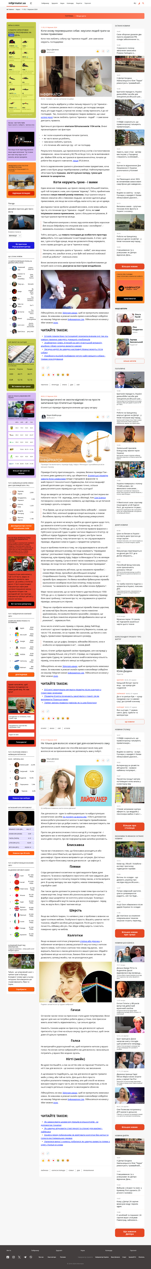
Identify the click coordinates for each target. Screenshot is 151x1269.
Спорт (124, 1257)
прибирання (88, 1170)
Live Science (100, 497)
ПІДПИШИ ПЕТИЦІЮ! (21, 193)
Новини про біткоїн (21, 853)
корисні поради (58, 1170)
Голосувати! (21, 742)
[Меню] (31, 3)
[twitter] (19, 1257)
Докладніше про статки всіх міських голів (21, 527)
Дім (71, 385)
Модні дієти (81, 16)
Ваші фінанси (115, 1257)
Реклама (63, 1257)
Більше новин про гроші (130, 933)
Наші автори (52, 1257)
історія (67, 728)
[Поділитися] (103, 51)
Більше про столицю (129, 826)
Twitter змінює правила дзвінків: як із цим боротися (70, 702)
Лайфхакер (45, 3)
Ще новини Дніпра (129, 1232)
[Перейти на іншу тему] (139, 3)
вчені (64, 385)
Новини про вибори (21, 798)
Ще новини (130, 722)
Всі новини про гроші (21, 386)
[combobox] (15, 236)
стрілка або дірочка (90, 941)
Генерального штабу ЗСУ (24, 115)
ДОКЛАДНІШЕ (21, 674)
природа (55, 385)
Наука (62, 3)
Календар (70, 3)
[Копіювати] (108, 51)
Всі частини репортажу (21, 604)
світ (78, 385)
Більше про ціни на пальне (21, 471)
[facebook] (8, 1257)
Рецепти (79, 3)
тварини (44, 385)
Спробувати (21, 989)
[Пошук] (143, 3)
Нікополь (141, 1257)
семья (71, 1170)
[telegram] (25, 1257)
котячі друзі (47, 117)
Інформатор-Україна (102, 1257)
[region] (21, 241)
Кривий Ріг (132, 1257)
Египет (43, 728)
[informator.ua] (17, 3)
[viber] (31, 1257)
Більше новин (130, 266)
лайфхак (44, 1170)
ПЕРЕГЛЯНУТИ (130, 299)
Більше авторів (130, 361)
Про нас (41, 1257)
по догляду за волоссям (74, 816)
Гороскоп (88, 3)
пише (75, 160)
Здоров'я (55, 3)
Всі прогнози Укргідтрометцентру (21, 245)
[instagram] (13, 1257)
